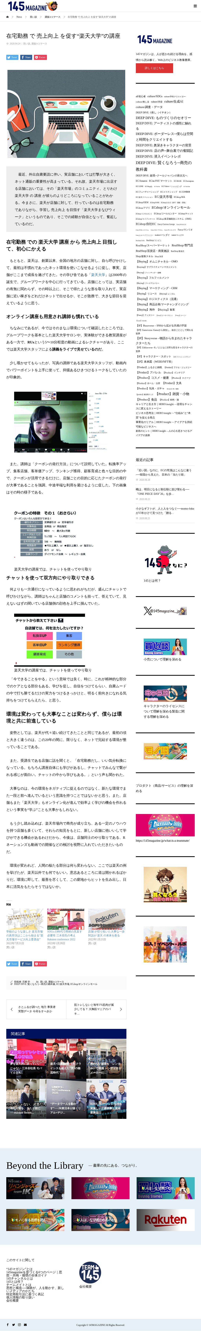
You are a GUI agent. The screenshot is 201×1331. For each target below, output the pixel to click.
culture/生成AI (173, 101)
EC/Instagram (188, 181)
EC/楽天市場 (62, 984)
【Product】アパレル (148, 372)
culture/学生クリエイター (175, 96)
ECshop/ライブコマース (145, 219)
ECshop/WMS (154, 203)
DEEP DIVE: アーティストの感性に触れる (163, 126)
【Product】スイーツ (181, 378)
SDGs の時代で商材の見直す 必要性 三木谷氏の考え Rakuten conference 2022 (64, 935)
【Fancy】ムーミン (180, 315)
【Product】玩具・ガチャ (150, 388)
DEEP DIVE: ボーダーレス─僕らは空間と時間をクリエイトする (164, 136)
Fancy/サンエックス (170, 230)
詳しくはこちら (154, 68)
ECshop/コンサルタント (144, 214)
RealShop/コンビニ (153, 240)
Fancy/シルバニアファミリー (144, 235)
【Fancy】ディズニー (145, 315)
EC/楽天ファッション (144, 197)
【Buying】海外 (145, 309)
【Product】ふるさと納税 (149, 367)
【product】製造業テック (144, 394)
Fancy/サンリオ (185, 229)
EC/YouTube (187, 186)
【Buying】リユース (146, 293)
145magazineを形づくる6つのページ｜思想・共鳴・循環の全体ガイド (34, 1273)
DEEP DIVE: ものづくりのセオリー (163, 118)
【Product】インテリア (174, 372)
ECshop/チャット (185, 214)
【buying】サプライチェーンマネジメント (156, 267)
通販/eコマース (39, 43)
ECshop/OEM (142, 202)
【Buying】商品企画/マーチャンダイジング (162, 304)
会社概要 (12, 1300)
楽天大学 (98, 275)
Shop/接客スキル (144, 256)
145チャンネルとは (19, 1278)
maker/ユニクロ (178, 235)
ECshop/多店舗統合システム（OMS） (175, 219)
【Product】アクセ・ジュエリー (177, 367)
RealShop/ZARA (140, 240)
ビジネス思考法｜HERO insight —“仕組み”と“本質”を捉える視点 (163, 415)
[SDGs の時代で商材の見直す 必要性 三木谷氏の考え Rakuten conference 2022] (65, 919)
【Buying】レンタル (167, 294)
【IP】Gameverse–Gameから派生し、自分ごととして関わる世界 (164, 332)
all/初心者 (141, 96)
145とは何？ (152, 580)
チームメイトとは (18, 1284)
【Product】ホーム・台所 (148, 383)
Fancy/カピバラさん (157, 230)
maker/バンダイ (162, 235)
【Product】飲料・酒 (169, 400)
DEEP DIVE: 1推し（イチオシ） (154, 112)
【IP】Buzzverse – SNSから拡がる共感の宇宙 (161, 325)
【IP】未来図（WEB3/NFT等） (155, 361)
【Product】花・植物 (172, 389)
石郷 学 (26, 981)
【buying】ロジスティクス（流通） (157, 299)
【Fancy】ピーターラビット (164, 315)
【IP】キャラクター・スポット (153, 356)
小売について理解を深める (162, 659)
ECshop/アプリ (143, 208)
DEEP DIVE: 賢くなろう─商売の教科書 (34, 984)
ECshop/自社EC (146, 224)
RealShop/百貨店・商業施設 (152, 250)
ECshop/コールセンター (165, 213)
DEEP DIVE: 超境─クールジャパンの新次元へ (161, 175)
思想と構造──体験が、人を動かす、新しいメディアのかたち (35, 1289)
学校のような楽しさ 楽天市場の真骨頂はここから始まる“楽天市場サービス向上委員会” (24, 935)
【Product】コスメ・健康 (152, 377)
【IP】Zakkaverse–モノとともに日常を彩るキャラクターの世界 (164, 349)
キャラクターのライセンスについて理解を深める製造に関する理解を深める (164, 711)
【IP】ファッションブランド (182, 357)
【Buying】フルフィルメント (152, 277)
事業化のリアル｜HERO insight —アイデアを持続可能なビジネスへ (164, 424)
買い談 (26, 43)
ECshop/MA (179, 197)
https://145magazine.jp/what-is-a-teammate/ (162, 840)
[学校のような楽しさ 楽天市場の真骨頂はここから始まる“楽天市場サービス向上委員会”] (24, 919)
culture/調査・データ (149, 107)
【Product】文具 (172, 383)
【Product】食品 (146, 399)
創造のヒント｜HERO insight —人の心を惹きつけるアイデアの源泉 (164, 433)
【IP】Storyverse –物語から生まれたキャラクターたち (164, 341)
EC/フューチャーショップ (147, 192)
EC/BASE (178, 181)
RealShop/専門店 (182, 245)
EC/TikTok (157, 186)
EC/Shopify (148, 186)
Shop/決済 (159, 257)
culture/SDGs (154, 96)
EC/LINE (139, 186)
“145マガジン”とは (19, 1269)
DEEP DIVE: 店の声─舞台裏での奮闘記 (164, 151)
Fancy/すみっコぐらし (142, 230)
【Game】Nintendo (141, 320)
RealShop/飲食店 (177, 251)
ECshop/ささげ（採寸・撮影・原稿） (174, 203)
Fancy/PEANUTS (181, 224)
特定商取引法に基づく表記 (25, 1294)
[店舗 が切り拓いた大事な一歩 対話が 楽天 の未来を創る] (106, 919)
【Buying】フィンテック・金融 (148, 273)
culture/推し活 (142, 102)
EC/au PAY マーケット (160, 181)
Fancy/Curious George (166, 224)
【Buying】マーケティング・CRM (156, 288)
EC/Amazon (141, 181)
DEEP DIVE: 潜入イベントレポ (158, 156)
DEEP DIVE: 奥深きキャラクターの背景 (163, 145)
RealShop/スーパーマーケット (153, 245)
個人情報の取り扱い (20, 1297)
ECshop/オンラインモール (83, 984)
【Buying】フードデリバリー (147, 283)
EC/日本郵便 (184, 192)
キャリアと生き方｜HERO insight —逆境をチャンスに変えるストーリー (164, 406)
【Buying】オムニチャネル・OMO (157, 261)
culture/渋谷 (157, 101)
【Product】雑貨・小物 (172, 394)
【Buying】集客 (166, 309)
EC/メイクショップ (168, 192)
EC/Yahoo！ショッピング (172, 186)
